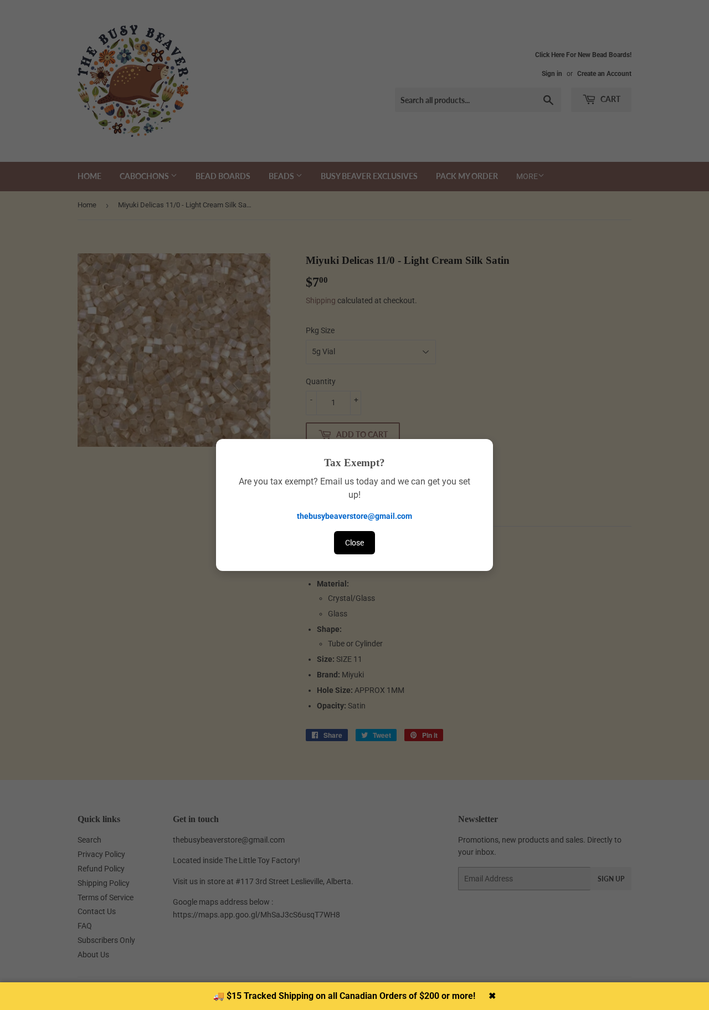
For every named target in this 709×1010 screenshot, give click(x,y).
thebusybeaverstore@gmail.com (354, 516)
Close (354, 542)
